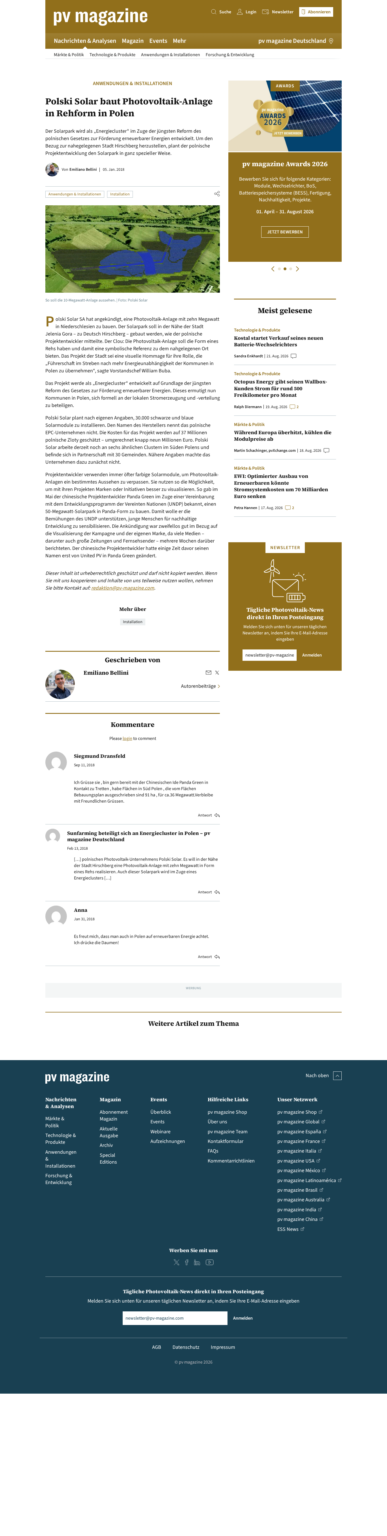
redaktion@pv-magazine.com (122, 588)
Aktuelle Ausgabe (109, 1132)
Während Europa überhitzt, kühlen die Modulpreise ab (282, 435)
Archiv (106, 1145)
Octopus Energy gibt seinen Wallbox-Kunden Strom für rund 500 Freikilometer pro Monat (280, 388)
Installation (120, 194)
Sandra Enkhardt (248, 356)
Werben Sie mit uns (193, 1250)
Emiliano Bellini (83, 169)
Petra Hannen (245, 508)
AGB (156, 1347)
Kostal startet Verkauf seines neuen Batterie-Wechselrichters (278, 341)
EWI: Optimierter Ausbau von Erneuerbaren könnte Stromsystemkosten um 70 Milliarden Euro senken (281, 486)
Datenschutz (186, 1347)
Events (158, 40)
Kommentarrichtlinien (231, 1160)
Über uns (217, 1121)
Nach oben (317, 1075)
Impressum (223, 1347)
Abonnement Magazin (114, 1116)
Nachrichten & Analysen (85, 40)
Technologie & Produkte (112, 55)
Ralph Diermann (248, 407)
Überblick (160, 1112)
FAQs (213, 1151)
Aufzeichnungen (167, 1141)
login (127, 738)
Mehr (179, 40)
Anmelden (312, 655)
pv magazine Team (228, 1131)
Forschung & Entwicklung (230, 55)
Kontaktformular (225, 1141)
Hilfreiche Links (228, 1099)
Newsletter (283, 12)
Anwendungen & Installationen (170, 55)
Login (251, 12)
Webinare (160, 1131)
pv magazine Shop (227, 1112)
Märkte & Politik (69, 55)
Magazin (133, 40)
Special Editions (108, 1159)
